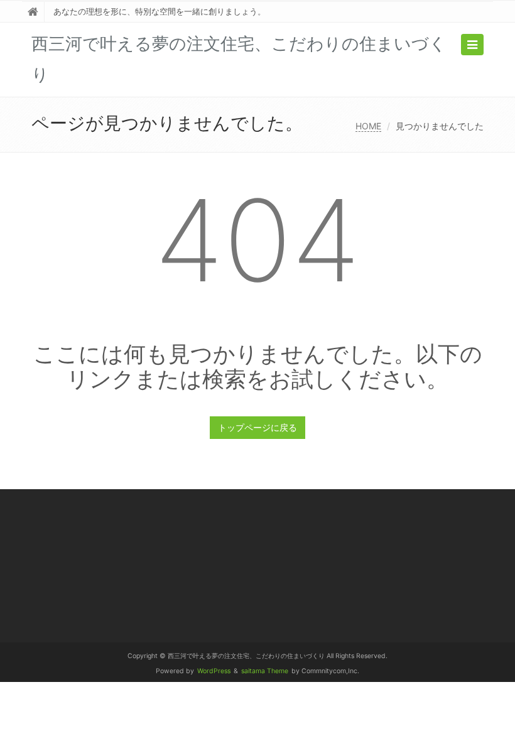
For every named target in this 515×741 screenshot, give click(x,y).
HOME (368, 126)
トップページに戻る (257, 427)
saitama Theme (264, 671)
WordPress (213, 671)
